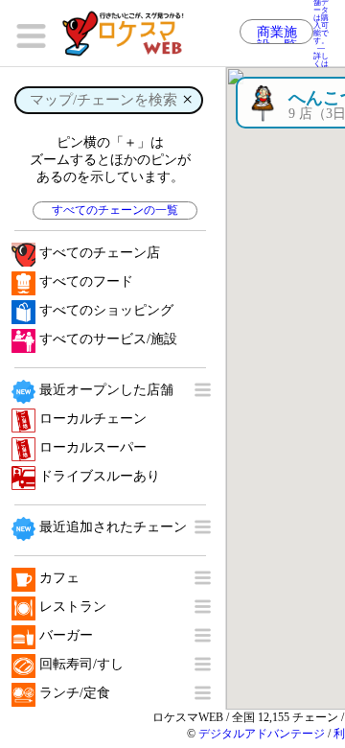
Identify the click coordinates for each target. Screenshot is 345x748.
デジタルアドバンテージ (261, 733)
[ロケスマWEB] (129, 33)
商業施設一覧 (277, 34)
